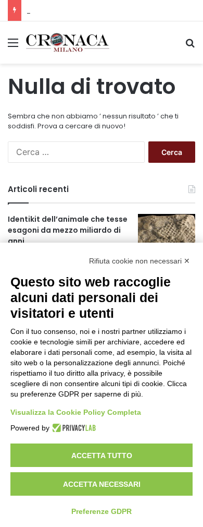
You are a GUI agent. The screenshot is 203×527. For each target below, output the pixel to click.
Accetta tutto (101, 455)
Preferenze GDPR (101, 511)
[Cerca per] (190, 46)
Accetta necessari (102, 484)
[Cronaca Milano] (67, 42)
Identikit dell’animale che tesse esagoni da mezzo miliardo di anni (68, 230)
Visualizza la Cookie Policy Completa (75, 412)
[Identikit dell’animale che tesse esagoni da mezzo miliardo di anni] (166, 233)
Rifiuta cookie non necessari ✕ (139, 261)
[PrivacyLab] (72, 428)
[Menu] (13, 46)
